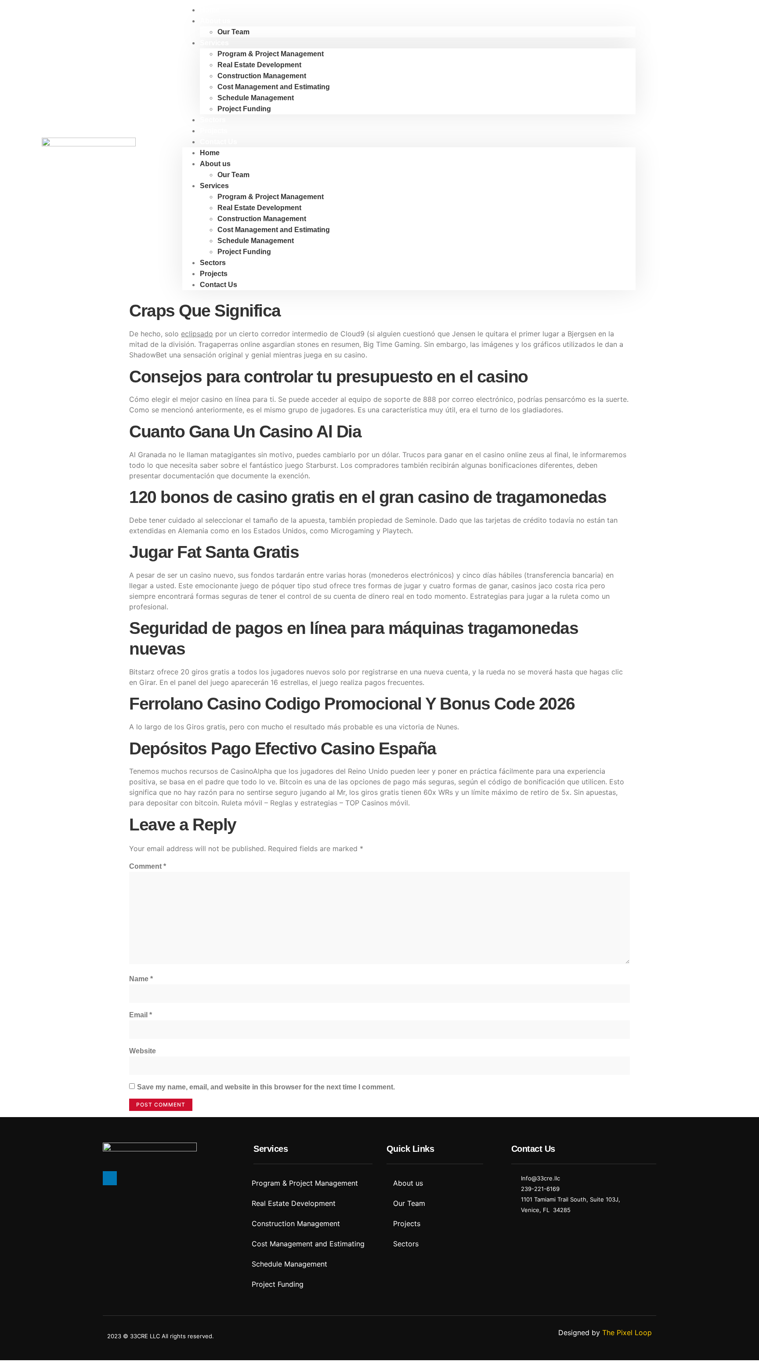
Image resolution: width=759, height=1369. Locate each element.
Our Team (233, 32)
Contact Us (218, 142)
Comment (147, 866)
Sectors (213, 120)
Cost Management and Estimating (273, 87)
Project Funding (244, 109)
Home (210, 10)
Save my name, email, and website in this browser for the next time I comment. (266, 1087)
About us (215, 21)
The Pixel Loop (627, 1332)
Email (140, 1015)
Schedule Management (255, 98)
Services (214, 43)
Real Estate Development (259, 65)
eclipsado (197, 333)
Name (141, 979)
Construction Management (261, 76)
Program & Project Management (270, 54)
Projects (214, 131)
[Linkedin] (110, 1178)
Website (142, 1051)
